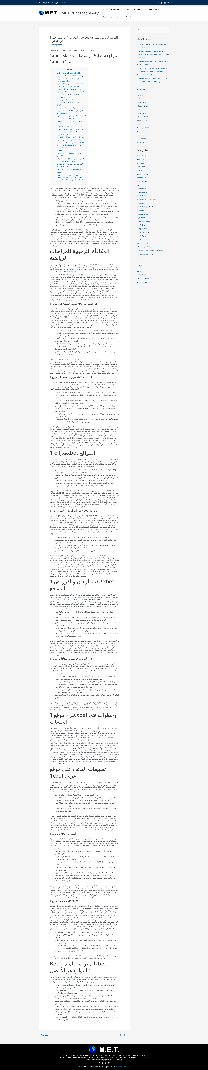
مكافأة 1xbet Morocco (64, 126)
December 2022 (142, 124)
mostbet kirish (141, 203)
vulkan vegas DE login (144, 247)
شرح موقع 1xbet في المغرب (66, 108)
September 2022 (142, 135)
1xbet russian (141, 181)
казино (139, 258)
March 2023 (141, 113)
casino (138, 185)
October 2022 (141, 131)
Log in (138, 271)
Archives (141, 89)
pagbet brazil (141, 218)
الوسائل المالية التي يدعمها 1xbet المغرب (70, 140)
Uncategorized (56, 45)
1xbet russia (141, 178)
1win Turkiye (141, 163)
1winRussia (140, 167)
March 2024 (141, 102)
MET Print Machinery (80, 13)
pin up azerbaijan (143, 221)
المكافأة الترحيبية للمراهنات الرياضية (69, 73)
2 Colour (125, 9)
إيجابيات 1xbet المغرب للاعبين (66, 132)
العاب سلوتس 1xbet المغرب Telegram (70, 143)
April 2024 (140, 99)
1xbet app (140, 170)
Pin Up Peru (141, 236)
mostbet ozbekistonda (145, 207)
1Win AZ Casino (142, 156)
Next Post (125, 1035)
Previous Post (45, 1035)
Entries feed (141, 275)
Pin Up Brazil (141, 225)
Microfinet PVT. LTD (123, 1067)
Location (130, 17)
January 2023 (141, 121)
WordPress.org (142, 282)
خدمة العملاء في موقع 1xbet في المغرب (70, 76)
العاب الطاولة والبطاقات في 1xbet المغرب (71, 116)
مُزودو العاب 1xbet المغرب (65, 161)
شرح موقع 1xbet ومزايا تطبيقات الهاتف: (70, 129)
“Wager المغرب (61, 151)
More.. (118, 17)
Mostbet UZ (140, 210)
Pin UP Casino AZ (143, 232)
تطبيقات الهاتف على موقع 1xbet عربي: (69, 94)
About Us (115, 9)
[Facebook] (158, 3)
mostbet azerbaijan (143, 196)
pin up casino (141, 229)
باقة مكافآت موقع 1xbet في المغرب (68, 89)
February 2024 (142, 106)
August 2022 (141, 139)
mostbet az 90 (141, 192)
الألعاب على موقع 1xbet (64, 100)
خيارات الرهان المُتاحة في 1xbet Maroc (70, 84)
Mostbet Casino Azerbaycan (147, 200)
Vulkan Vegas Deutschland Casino (149, 251)
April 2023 (140, 110)
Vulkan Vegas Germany (145, 254)
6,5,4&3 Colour (153, 9)
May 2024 (140, 95)
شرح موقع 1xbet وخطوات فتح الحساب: (70, 92)
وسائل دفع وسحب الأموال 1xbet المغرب (70, 159)
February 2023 (142, 117)
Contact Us (107, 17)
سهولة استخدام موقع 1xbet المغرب (68, 78)
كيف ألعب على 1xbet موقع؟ (66, 118)
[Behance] (168, 3)
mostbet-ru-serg (142, 214)
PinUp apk (140, 240)
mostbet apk (141, 189)
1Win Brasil (140, 159)
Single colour (138, 9)
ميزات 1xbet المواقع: (63, 81)
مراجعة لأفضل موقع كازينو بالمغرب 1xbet (70, 137)
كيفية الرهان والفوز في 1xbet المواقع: (69, 86)
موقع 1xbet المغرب (63, 134)
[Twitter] (161, 3)
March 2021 (140, 142)
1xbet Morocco (142, 174)
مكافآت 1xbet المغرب (64, 97)
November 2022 (142, 128)
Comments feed (142, 278)
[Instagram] (165, 3)
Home (105, 9)
